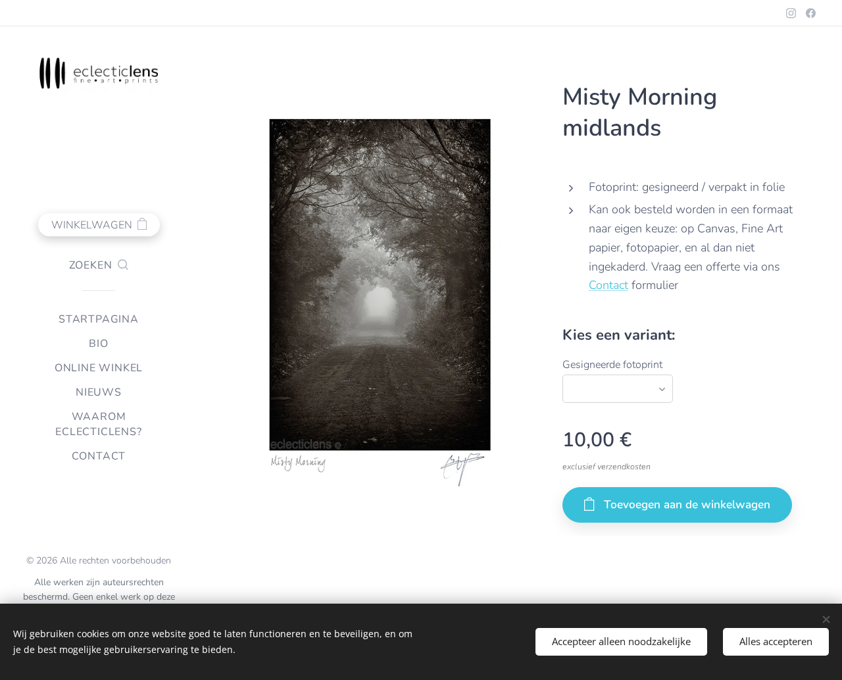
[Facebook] (811, 13)
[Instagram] (791, 13)
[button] (99, 265)
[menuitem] (98, 319)
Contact (608, 285)
